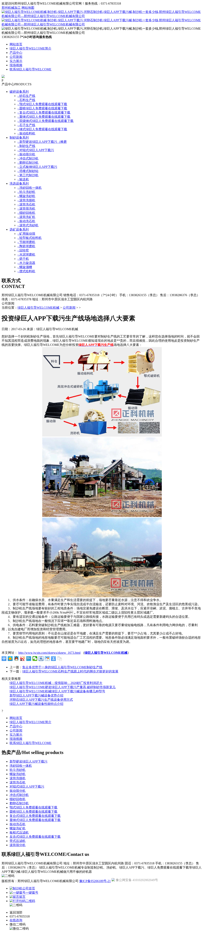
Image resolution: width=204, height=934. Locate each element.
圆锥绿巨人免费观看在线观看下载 (33, 811)
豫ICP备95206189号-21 (95, 881)
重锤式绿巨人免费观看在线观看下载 (35, 820)
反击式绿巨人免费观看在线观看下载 (35, 836)
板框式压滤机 (19, 832)
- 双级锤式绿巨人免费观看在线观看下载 (46, 121)
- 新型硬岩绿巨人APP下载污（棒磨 (42, 141)
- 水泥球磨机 (26, 254)
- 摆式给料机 (26, 271)
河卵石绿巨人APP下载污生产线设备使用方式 (41, 699)
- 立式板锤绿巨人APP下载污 (37, 166)
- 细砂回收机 (26, 212)
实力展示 (16, 61)
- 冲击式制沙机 (28, 158)
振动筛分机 (18, 790)
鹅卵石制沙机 (19, 803)
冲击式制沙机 (19, 795)
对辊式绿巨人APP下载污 (27, 786)
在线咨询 (16, 920)
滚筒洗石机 (18, 782)
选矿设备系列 (19, 229)
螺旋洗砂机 (18, 774)
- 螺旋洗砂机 (26, 196)
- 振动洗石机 (26, 221)
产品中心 (16, 52)
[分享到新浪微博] (22, 658)
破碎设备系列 (19, 91)
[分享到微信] (34, 658)
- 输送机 (23, 179)
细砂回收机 (18, 799)
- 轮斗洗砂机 (26, 192)
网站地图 (28, 7)
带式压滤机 (18, 841)
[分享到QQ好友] (16, 658)
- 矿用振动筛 (26, 233)
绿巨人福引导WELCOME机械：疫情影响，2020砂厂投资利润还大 (56, 683)
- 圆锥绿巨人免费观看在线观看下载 (42, 108)
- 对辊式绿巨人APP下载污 (36, 150)
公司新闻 (16, 56)
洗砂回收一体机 (21, 765)
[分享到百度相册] (47, 658)
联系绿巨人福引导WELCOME (30, 69)
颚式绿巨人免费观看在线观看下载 (33, 807)
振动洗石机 (18, 824)
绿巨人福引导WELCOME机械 (38, 307)
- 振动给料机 (26, 133)
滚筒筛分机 (18, 845)
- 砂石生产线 (26, 95)
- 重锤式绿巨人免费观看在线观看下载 (44, 116)
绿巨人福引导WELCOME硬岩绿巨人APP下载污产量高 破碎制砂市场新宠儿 (63, 687)
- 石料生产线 (26, 100)
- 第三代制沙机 (28, 175)
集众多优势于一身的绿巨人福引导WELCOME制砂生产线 (62, 667)
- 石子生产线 (26, 125)
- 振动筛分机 (26, 154)
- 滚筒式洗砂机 (28, 225)
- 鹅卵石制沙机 (28, 162)
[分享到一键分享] (53, 658)
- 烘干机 (23, 258)
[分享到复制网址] (59, 658)
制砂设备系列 (19, 137)
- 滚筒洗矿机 (26, 217)
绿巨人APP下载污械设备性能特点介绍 (36, 703)
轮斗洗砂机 (18, 770)
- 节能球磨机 (26, 242)
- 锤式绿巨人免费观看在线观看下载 (42, 129)
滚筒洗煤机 (18, 778)
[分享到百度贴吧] (41, 658)
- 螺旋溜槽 (25, 267)
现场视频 (16, 65)
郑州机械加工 (11, 7)
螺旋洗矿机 (18, 828)
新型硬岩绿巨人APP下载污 (28, 761)
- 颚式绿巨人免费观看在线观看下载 (42, 104)
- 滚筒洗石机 (26, 204)
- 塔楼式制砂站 (28, 171)
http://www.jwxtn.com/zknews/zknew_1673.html (49, 652)
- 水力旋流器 (26, 263)
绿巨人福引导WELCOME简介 (30, 48)
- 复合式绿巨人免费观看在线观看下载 (44, 112)
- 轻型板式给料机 (30, 237)
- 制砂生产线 (26, 146)
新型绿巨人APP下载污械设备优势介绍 (36, 695)
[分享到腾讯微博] (28, 658)
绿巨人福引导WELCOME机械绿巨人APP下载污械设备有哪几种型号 (57, 691)
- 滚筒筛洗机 (26, 208)
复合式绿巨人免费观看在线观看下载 (35, 815)
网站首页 (16, 44)
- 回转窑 (23, 250)
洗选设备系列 (19, 183)
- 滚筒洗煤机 (26, 200)
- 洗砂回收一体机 (30, 187)
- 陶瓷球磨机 (26, 246)
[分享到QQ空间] (10, 658)
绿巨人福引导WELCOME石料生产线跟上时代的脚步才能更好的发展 (70, 671)
